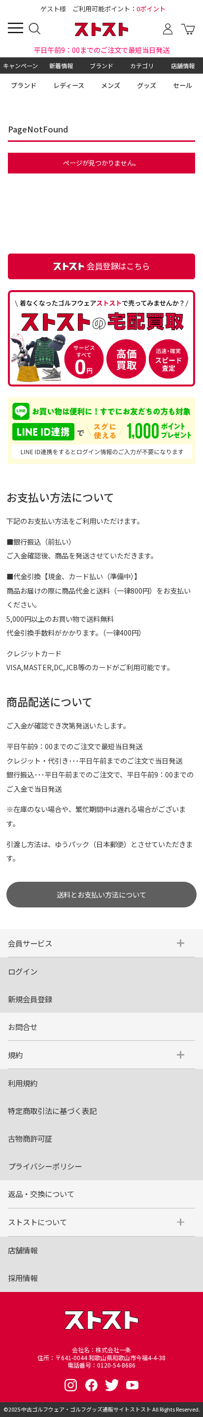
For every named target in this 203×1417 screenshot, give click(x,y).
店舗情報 (183, 65)
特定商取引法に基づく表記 (52, 1110)
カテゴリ (142, 65)
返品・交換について (41, 1193)
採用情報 (22, 1277)
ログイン (22, 971)
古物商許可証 (30, 1138)
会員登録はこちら (118, 266)
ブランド (101, 65)
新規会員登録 (30, 998)
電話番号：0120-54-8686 (101, 1365)
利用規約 (22, 1082)
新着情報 (61, 65)
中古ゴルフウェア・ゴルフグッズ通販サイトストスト (86, 1409)
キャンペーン (20, 65)
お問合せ (22, 1026)
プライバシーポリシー (45, 1165)
